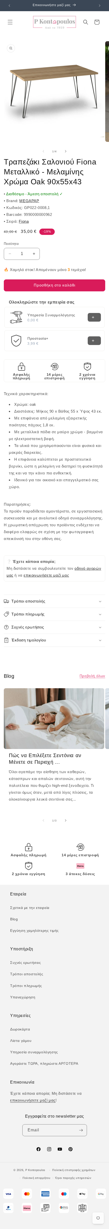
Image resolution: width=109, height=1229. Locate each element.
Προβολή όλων (92, 676)
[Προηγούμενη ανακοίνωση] (9, 5)
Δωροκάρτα (20, 1029)
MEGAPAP (29, 201)
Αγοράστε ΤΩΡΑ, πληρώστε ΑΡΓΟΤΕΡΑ (44, 1063)
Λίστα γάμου (21, 1041)
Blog (14, 919)
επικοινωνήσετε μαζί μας (46, 575)
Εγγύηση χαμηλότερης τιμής (34, 930)
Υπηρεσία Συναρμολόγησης (51, 315)
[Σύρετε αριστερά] (43, 151)
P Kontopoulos (35, 1170)
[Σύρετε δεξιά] (65, 151)
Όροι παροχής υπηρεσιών (73, 1177)
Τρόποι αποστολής (26, 974)
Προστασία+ (37, 338)
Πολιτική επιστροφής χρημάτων (74, 1170)
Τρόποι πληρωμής (26, 986)
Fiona (24, 221)
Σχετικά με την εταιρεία (29, 908)
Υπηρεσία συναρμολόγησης (34, 1052)
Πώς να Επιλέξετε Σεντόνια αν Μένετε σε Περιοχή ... (45, 759)
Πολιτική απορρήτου (36, 1177)
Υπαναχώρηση (22, 997)
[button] (10, 22)
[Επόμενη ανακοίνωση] (99, 5)
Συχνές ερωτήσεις (25, 963)
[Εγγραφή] (81, 1130)
